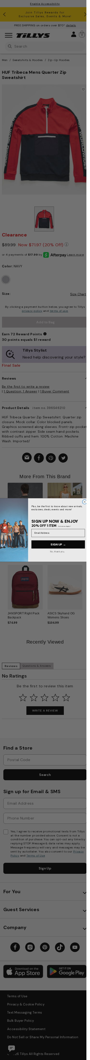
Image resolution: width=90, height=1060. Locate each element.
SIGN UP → (58, 544)
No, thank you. (57, 551)
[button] (85, 508)
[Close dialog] (84, 501)
